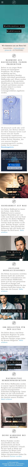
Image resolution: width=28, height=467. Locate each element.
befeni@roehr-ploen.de (8, 463)
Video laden (15, 165)
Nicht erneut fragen (14, 168)
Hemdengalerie (7, 147)
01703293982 (18, 50)
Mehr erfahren (6, 399)
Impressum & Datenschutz (15, 465)
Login (5, 465)
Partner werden (16, 456)
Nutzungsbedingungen (13, 159)
